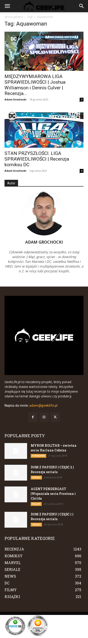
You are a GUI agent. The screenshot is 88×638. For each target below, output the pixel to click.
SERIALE (36, 477)
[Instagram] (43, 417)
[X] (55, 417)
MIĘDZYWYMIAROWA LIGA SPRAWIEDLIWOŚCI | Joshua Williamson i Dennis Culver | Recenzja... (35, 85)
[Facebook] (32, 417)
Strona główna (14, 17)
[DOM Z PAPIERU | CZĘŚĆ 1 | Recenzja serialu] (16, 520)
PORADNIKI (38, 455)
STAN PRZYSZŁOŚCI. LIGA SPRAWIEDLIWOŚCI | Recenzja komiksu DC (37, 159)
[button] (7, 6)
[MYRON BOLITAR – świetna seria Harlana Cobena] (16, 451)
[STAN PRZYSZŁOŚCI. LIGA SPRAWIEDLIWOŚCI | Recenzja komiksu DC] (44, 128)
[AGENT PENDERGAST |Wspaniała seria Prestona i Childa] (16, 494)
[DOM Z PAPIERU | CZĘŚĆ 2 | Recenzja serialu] (16, 473)
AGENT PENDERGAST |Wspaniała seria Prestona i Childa (53, 493)
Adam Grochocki (15, 99)
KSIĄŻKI (36, 503)
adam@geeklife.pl (43, 405)
